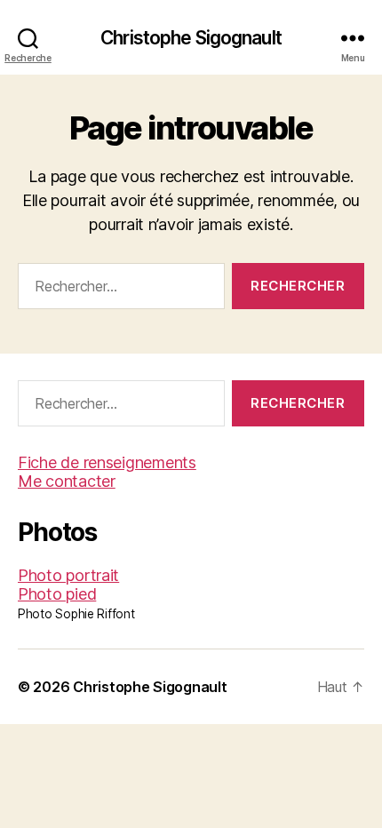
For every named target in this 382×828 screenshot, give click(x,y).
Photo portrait (68, 575)
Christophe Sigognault (191, 37)
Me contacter (66, 481)
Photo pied (57, 594)
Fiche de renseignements (107, 462)
